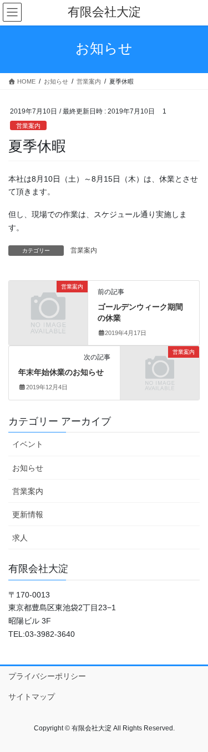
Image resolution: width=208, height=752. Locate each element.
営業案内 (28, 125)
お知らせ (27, 467)
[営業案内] (48, 304)
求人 (20, 537)
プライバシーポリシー (47, 676)
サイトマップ (31, 696)
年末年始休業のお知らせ (61, 372)
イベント (27, 444)
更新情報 (27, 514)
